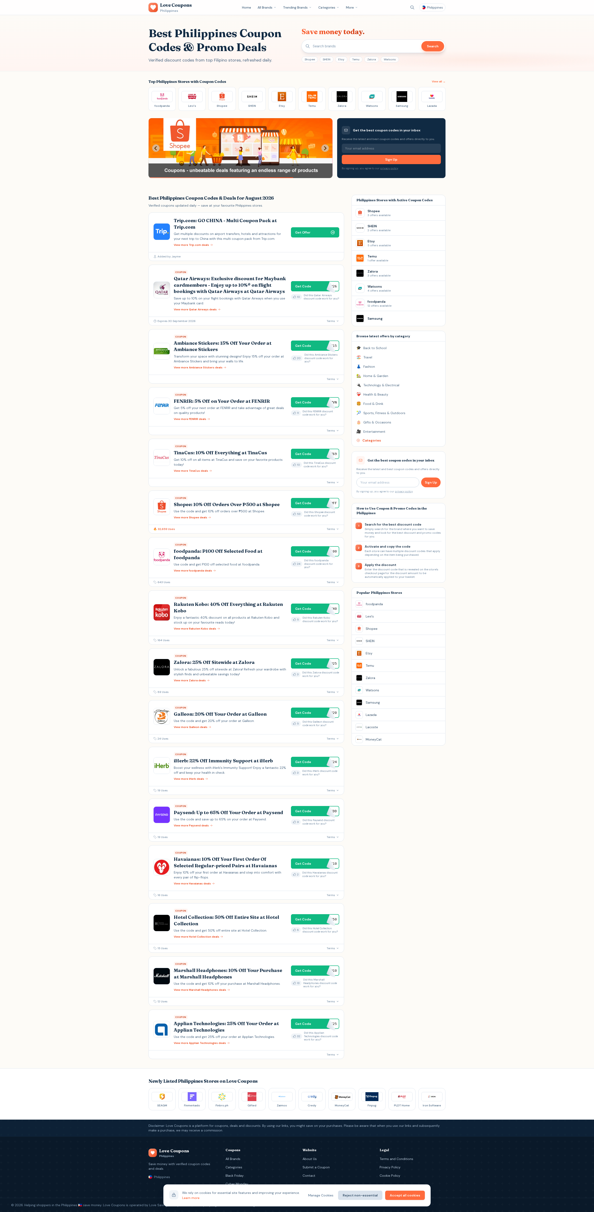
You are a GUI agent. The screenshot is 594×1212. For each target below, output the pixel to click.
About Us (310, 1159)
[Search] (412, 7)
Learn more (191, 1198)
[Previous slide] (156, 148)
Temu (355, 59)
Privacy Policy (390, 1167)
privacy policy (389, 168)
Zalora (371, 59)
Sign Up (391, 159)
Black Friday (235, 1175)
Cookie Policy (390, 1175)
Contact (309, 1175)
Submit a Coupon (316, 1167)
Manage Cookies (320, 1195)
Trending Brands (295, 7)
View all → (439, 81)
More (350, 7)
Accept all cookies (405, 1195)
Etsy (341, 59)
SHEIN (326, 59)
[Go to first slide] (325, 148)
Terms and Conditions (396, 1159)
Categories (326, 7)
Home (246, 7)
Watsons (390, 59)
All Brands (265, 7)
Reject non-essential (360, 1195)
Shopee (310, 59)
